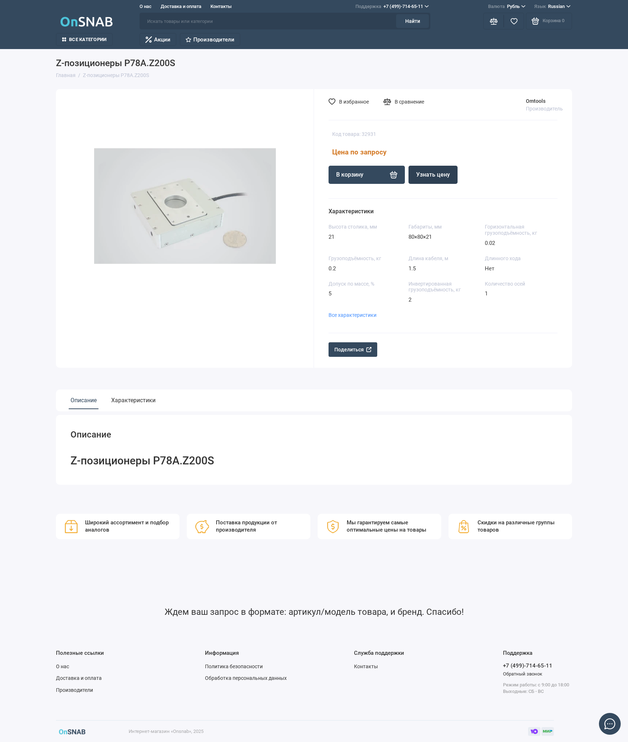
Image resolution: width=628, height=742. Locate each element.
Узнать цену (433, 174)
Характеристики (133, 400)
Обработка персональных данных (246, 678)
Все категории (87, 39)
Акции (162, 39)
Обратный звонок (522, 674)
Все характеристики (353, 315)
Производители (213, 39)
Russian (549, 6)
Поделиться (349, 349)
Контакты (221, 6)
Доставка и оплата (181, 6)
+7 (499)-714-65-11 (389, 6)
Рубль (504, 6)
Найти (412, 21)
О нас (146, 6)
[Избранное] (514, 21)
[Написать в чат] (610, 724)
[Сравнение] (493, 21)
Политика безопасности (234, 666)
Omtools (536, 101)
